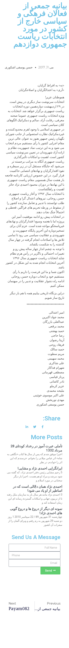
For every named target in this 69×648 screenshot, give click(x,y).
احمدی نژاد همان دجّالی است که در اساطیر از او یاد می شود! (37, 488)
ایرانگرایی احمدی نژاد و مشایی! (40, 468)
